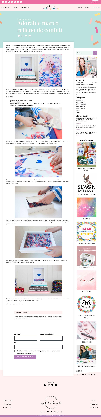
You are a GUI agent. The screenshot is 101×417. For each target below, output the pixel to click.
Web (15, 342)
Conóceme (6, 7)
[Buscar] (95, 53)
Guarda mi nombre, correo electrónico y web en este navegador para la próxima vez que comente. (38, 352)
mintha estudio (61, 415)
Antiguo (19, 19)
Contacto (95, 7)
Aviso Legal (8, 407)
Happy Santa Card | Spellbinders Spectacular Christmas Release (86, 133)
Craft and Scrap (81, 104)
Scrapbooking (80, 108)
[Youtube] (9, 2)
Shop (80, 7)
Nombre (17, 334)
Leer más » (78, 123)
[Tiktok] (18, 2)
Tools (77, 110)
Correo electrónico (47, 334)
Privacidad (8, 400)
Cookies (8, 404)
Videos (78, 112)
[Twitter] (12, 2)
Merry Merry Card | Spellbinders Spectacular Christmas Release (86, 126)
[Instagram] (6, 2)
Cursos (15, 7)
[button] (19, 35)
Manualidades (26, 19)
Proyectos (26, 7)
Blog (87, 7)
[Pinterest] (15, 2)
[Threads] (21, 2)
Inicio (93, 400)
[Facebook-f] (3, 2)
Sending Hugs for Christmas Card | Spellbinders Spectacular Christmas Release (86, 120)
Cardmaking (79, 100)
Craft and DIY (80, 102)
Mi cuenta (94, 404)
